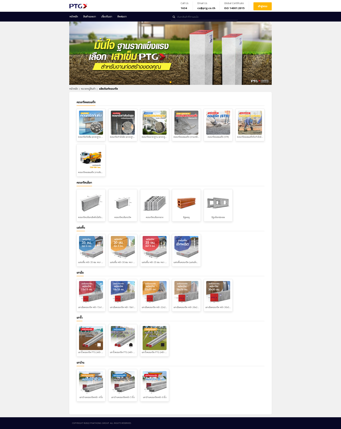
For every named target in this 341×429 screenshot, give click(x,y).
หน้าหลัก (73, 16)
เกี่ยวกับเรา (106, 16)
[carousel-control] (78, 53)
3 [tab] (170, 82)
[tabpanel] (170, 53)
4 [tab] (176, 82)
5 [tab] (181, 82)
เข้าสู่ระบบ (262, 6)
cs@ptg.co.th (206, 8)
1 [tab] (160, 82)
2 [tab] (165, 82)
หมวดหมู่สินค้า (88, 88)
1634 (184, 8)
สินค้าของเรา (89, 16)
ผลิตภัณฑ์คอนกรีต (108, 88)
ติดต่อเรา (122, 16)
